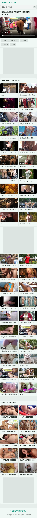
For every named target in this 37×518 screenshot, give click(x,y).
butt (14, 44)
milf (5, 40)
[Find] (34, 7)
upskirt (25, 40)
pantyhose (14, 40)
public (6, 44)
